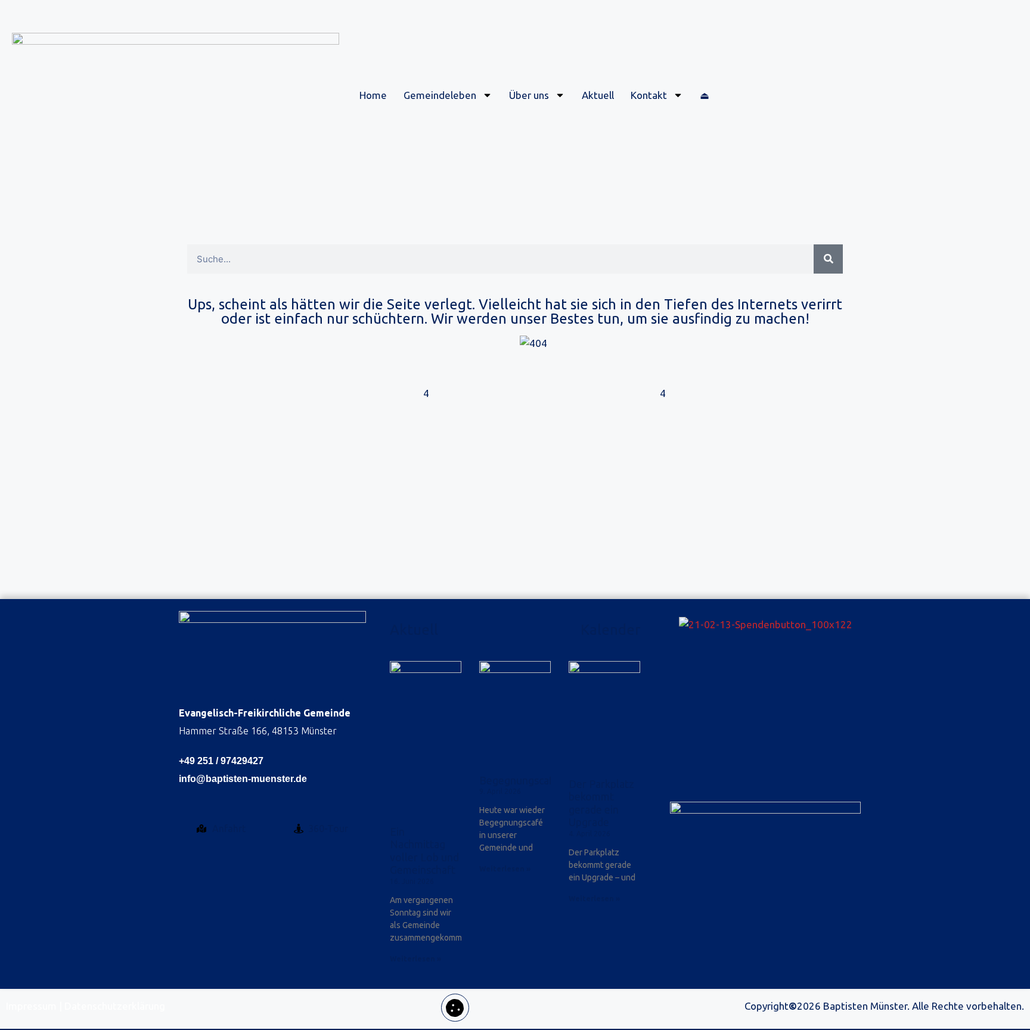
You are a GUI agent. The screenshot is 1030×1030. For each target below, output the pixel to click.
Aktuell (598, 95)
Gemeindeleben (440, 95)
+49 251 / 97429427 (221, 761)
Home (373, 95)
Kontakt (649, 95)
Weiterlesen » (415, 959)
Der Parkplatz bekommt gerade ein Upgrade (601, 803)
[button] (455, 1008)
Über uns (529, 95)
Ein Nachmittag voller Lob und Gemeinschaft (424, 851)
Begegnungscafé (519, 780)
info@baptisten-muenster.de (243, 779)
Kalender (610, 630)
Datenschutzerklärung (114, 1006)
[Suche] (828, 259)
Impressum (31, 1006)
